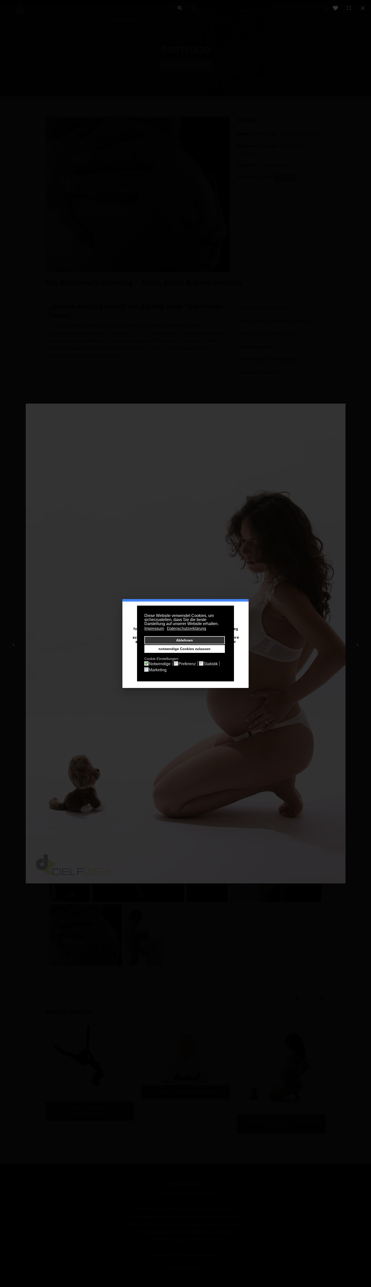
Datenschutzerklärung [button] (186, 628)
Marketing (158, 670)
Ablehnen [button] (184, 640)
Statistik (211, 664)
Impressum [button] (154, 628)
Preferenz (187, 664)
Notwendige (160, 664)
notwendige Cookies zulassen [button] (184, 649)
